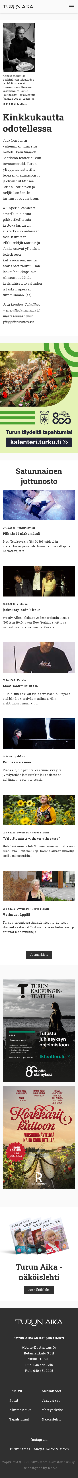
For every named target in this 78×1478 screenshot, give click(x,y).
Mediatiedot (51, 1391)
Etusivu (15, 1391)
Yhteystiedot (52, 1410)
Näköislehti (51, 1419)
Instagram (39, 1439)
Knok (52, 1468)
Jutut (13, 1400)
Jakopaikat (51, 1400)
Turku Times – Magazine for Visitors (39, 1449)
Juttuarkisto (39, 954)
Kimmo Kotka (20, 1410)
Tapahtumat (19, 1419)
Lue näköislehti (39, 1290)
